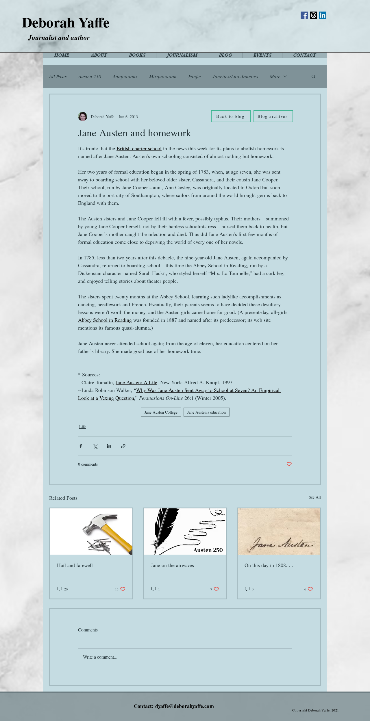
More (275, 76)
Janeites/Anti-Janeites (235, 76)
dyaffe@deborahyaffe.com (184, 706)
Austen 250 (89, 76)
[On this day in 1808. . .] (279, 531)
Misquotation (163, 76)
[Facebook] (304, 15)
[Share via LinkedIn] (109, 446)
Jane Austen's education (206, 412)
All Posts (58, 76)
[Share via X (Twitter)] (95, 446)
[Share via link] (123, 446)
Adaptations (125, 76)
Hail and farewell (75, 565)
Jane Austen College (161, 412)
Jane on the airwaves (172, 565)
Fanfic (194, 76)
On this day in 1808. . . (269, 565)
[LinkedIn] (322, 15)
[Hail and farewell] (91, 531)
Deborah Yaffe (66, 22)
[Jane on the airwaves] (185, 531)
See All (315, 497)
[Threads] (313, 15)
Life (82, 426)
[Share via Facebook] (81, 446)
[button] (313, 76)
